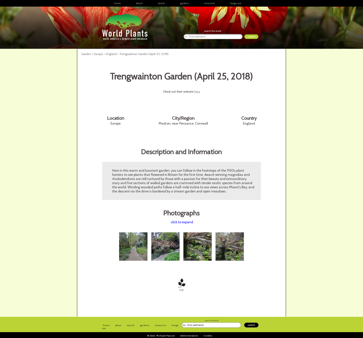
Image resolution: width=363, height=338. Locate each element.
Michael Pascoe (165, 335)
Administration (189, 335)
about (139, 3)
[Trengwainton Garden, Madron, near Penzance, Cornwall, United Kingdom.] (134, 262)
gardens (184, 3)
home (117, 3)
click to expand (182, 222)
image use (235, 3)
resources (160, 325)
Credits (208, 335)
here (197, 91)
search (161, 3)
